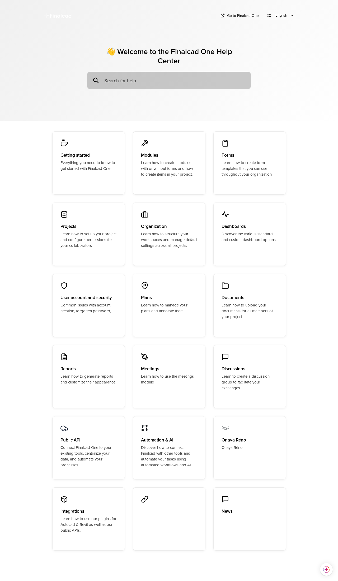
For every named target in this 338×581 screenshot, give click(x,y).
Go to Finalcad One (243, 15)
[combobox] (175, 80)
